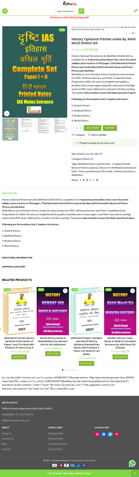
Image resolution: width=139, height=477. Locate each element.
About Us (7, 433)
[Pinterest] (116, 434)
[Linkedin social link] (90, 180)
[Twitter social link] (83, 180)
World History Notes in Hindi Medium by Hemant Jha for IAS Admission (53, 341)
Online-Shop (83, 27)
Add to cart (92, 128)
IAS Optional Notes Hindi (99, 27)
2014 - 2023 (50, 460)
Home (74, 27)
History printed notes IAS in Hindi (95, 171)
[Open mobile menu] (5, 11)
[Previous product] (130, 33)
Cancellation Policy (58, 444)
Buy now (109, 128)
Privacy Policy (55, 449)
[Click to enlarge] (7, 113)
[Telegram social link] (97, 180)
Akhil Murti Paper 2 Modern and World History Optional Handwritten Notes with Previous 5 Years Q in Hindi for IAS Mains (86, 346)
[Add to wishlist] (31, 290)
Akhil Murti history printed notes (94, 163)
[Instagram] (97, 434)
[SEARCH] (81, 11)
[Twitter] (110, 434)
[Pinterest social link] (87, 180)
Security (6, 449)
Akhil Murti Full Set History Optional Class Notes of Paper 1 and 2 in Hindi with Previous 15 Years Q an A (19, 342)
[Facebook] (103, 434)
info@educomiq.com (18, 420)
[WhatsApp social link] (93, 180)
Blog (4, 444)
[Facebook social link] (80, 180)
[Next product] (135, 33)
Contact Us (8, 438)
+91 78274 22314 (24, 414)
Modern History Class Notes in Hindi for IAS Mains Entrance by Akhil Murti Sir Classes (120, 342)
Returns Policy (55, 438)
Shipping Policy (56, 433)
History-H (115, 27)
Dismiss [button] (135, 473)
